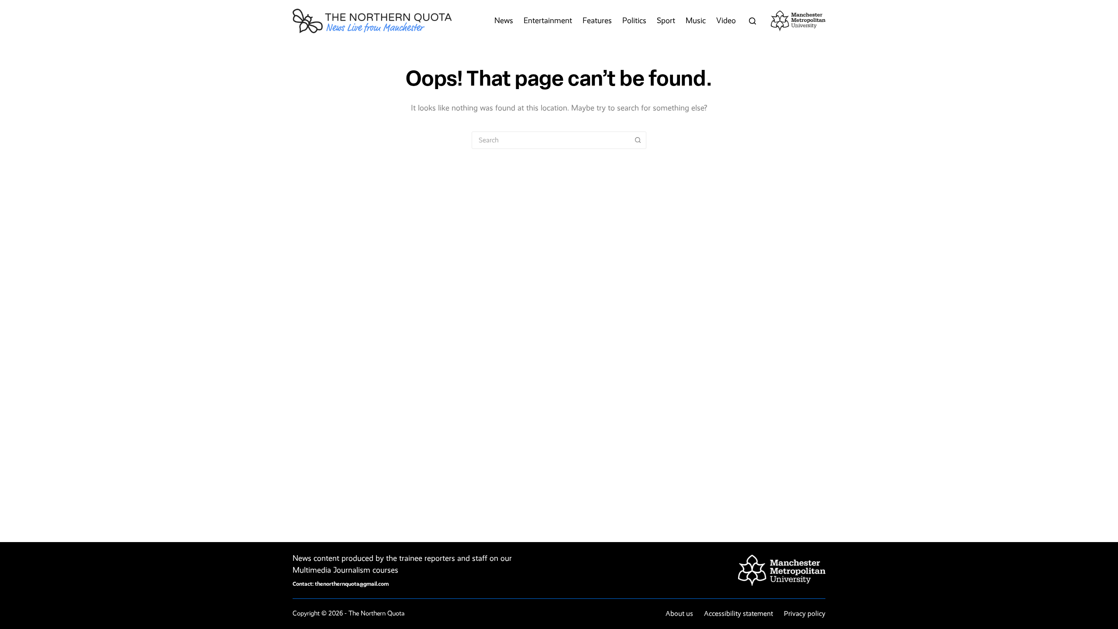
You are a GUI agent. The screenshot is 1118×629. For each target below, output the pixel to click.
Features (597, 20)
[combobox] (550, 140)
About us (679, 613)
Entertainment (548, 20)
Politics (634, 20)
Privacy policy (804, 613)
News (503, 20)
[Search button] (637, 140)
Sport (666, 20)
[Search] (752, 20)
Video (726, 20)
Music (696, 20)
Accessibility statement (738, 613)
